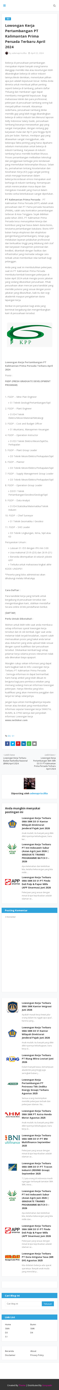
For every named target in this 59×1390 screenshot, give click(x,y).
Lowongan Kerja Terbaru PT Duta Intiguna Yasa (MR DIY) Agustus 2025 (37, 1257)
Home (8, 1324)
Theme (22, 1385)
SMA (7, 1328)
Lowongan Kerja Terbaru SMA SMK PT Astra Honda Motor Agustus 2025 (37, 1114)
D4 (31, 1332)
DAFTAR (10, 612)
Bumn (33, 1324)
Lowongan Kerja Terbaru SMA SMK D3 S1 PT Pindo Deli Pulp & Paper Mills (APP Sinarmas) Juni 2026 (36, 1231)
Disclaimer (10, 1355)
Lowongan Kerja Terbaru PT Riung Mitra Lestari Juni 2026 (37, 1059)
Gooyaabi (47, 1385)
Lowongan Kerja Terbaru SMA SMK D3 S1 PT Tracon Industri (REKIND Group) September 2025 (37, 1168)
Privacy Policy (37, 1355)
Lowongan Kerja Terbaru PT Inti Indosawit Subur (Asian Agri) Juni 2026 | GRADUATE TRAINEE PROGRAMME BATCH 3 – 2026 (36, 1200)
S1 (13, 735)
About (33, 1351)
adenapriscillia (19, 53)
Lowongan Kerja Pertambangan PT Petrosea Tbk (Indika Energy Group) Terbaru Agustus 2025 (35, 1086)
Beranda (9, 1351)
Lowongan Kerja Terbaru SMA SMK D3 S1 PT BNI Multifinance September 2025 (36, 1140)
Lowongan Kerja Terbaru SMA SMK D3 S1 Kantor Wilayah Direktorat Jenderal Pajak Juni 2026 (36, 1032)
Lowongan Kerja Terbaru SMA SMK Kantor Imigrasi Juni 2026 (36, 1006)
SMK (32, 1328)
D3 (9, 735)
